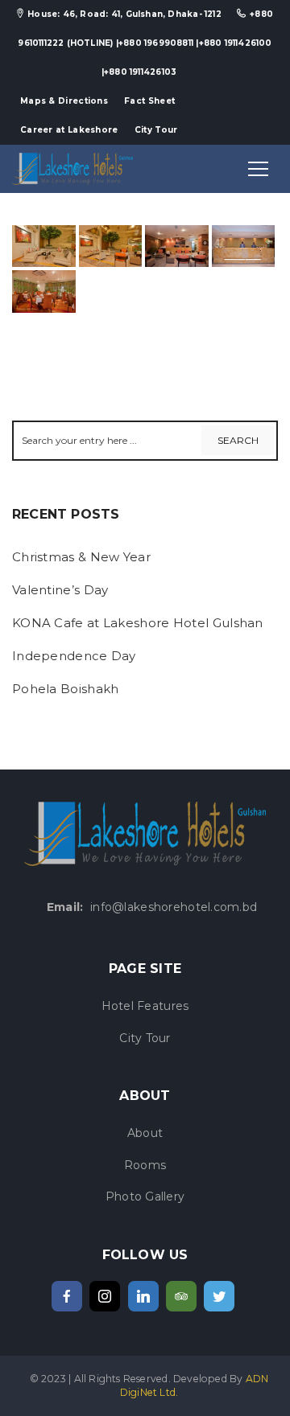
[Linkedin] (143, 1296)
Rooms (145, 1165)
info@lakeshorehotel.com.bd (173, 907)
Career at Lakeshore (69, 130)
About (145, 1133)
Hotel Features (145, 1006)
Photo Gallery (145, 1196)
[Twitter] (219, 1296)
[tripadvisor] (181, 1296)
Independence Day (74, 655)
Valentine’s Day (60, 589)
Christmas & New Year (81, 556)
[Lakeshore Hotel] (72, 167)
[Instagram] (104, 1296)
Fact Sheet (149, 101)
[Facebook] (67, 1296)
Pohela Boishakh (65, 688)
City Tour (156, 130)
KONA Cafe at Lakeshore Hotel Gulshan (137, 622)
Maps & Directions (64, 101)
